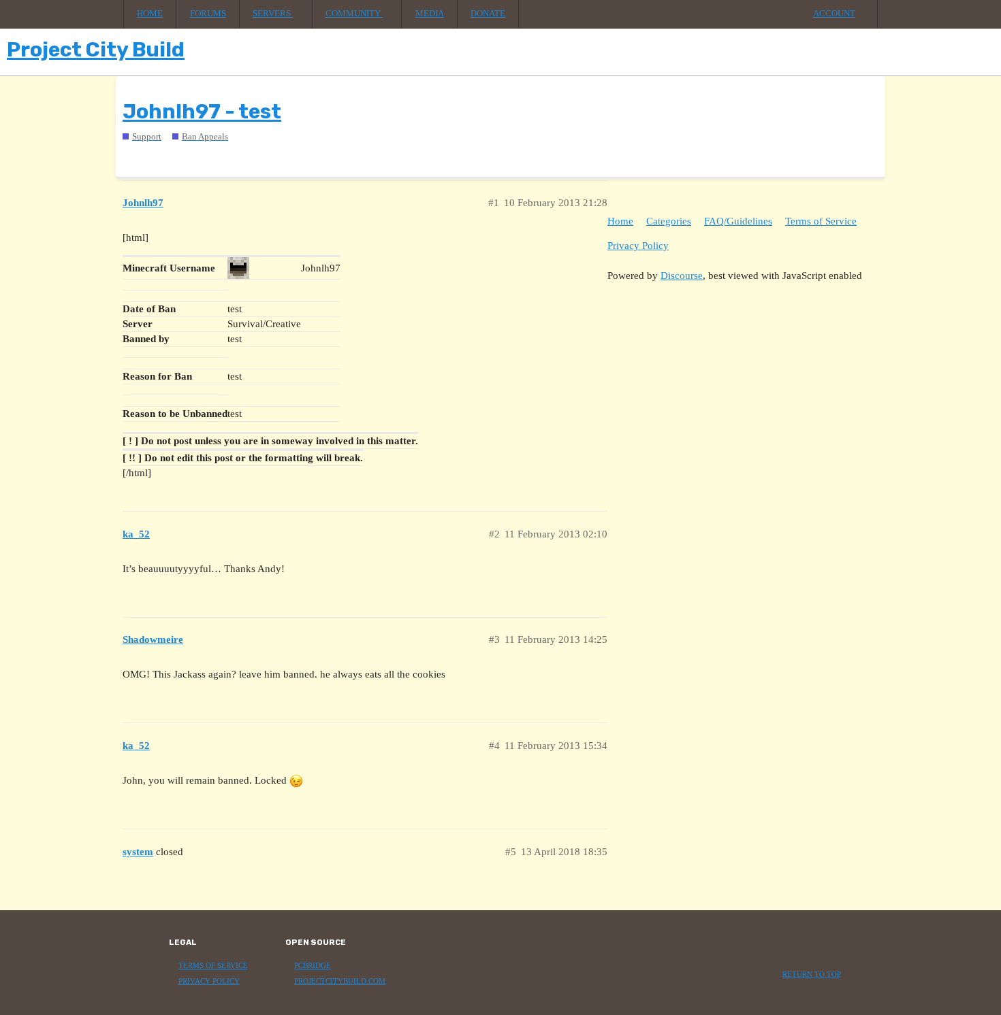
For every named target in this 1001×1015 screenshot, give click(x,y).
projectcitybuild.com (339, 981)
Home (150, 13)
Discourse (682, 275)
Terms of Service (821, 221)
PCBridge (312, 965)
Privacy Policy (638, 245)
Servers (273, 13)
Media (429, 13)
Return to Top (811, 974)
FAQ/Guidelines (738, 221)
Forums (208, 13)
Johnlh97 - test (202, 111)
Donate (488, 13)
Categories (668, 221)
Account (834, 13)
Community (354, 13)
